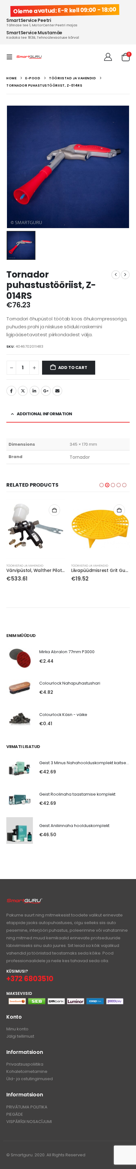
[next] (125, 274)
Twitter (23, 391)
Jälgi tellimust (20, 1036)
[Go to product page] (35, 529)
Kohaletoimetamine (26, 1071)
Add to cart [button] (54, 510)
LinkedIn (34, 391)
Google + (46, 391)
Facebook (11, 391)
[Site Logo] (29, 57)
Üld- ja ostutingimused (29, 1079)
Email (57, 391)
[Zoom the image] (24, 901)
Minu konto (17, 1029)
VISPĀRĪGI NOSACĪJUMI (29, 1122)
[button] (11, 57)
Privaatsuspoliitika (24, 1064)
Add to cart (72, 367)
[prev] (115, 274)
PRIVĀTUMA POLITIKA (26, 1107)
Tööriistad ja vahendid (24, 565)
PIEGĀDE (14, 1114)
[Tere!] (108, 57)
